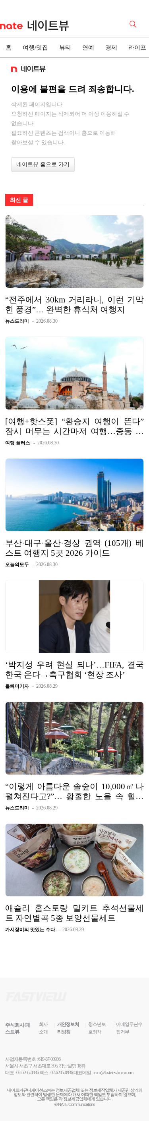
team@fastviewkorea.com (113, 1072)
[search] (134, 23)
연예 (88, 47)
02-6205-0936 (27, 1072)
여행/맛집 (35, 47)
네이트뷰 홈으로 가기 (43, 164)
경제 (111, 47)
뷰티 (65, 47)
